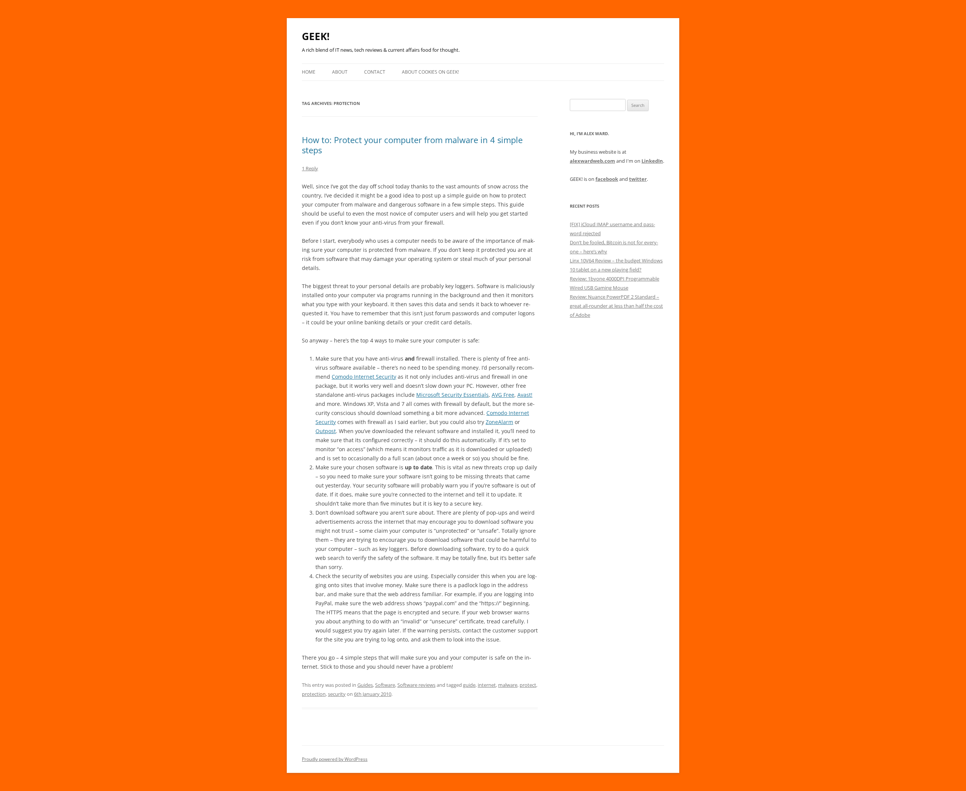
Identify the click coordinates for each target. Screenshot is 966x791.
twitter (638, 179)
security (337, 694)
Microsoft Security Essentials (452, 394)
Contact (374, 72)
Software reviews (416, 685)
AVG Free (503, 394)
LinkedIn (652, 160)
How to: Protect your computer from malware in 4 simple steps (412, 144)
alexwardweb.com (592, 160)
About (340, 72)
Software (385, 685)
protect (528, 685)
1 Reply (310, 168)
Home (308, 72)
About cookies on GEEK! (430, 72)
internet (487, 685)
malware (507, 685)
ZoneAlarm (499, 422)
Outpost (325, 431)
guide (469, 685)
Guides (365, 685)
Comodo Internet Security (364, 376)
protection (314, 694)
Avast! (524, 394)
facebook (606, 179)
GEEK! (315, 36)
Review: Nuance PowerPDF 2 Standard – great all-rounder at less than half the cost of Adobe (616, 305)
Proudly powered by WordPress (335, 759)
